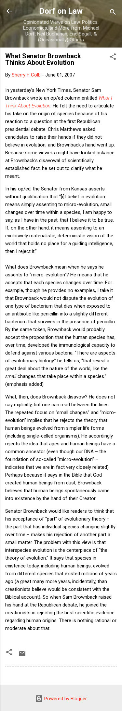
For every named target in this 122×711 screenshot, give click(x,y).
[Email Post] (22, 656)
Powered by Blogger (65, 699)
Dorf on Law (61, 11)
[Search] (113, 13)
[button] (113, 58)
